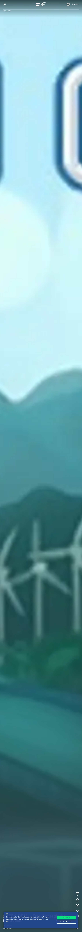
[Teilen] (77, 911)
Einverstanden (66, 917)
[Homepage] (41, 4)
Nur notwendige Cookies (66, 922)
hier (7, 921)
